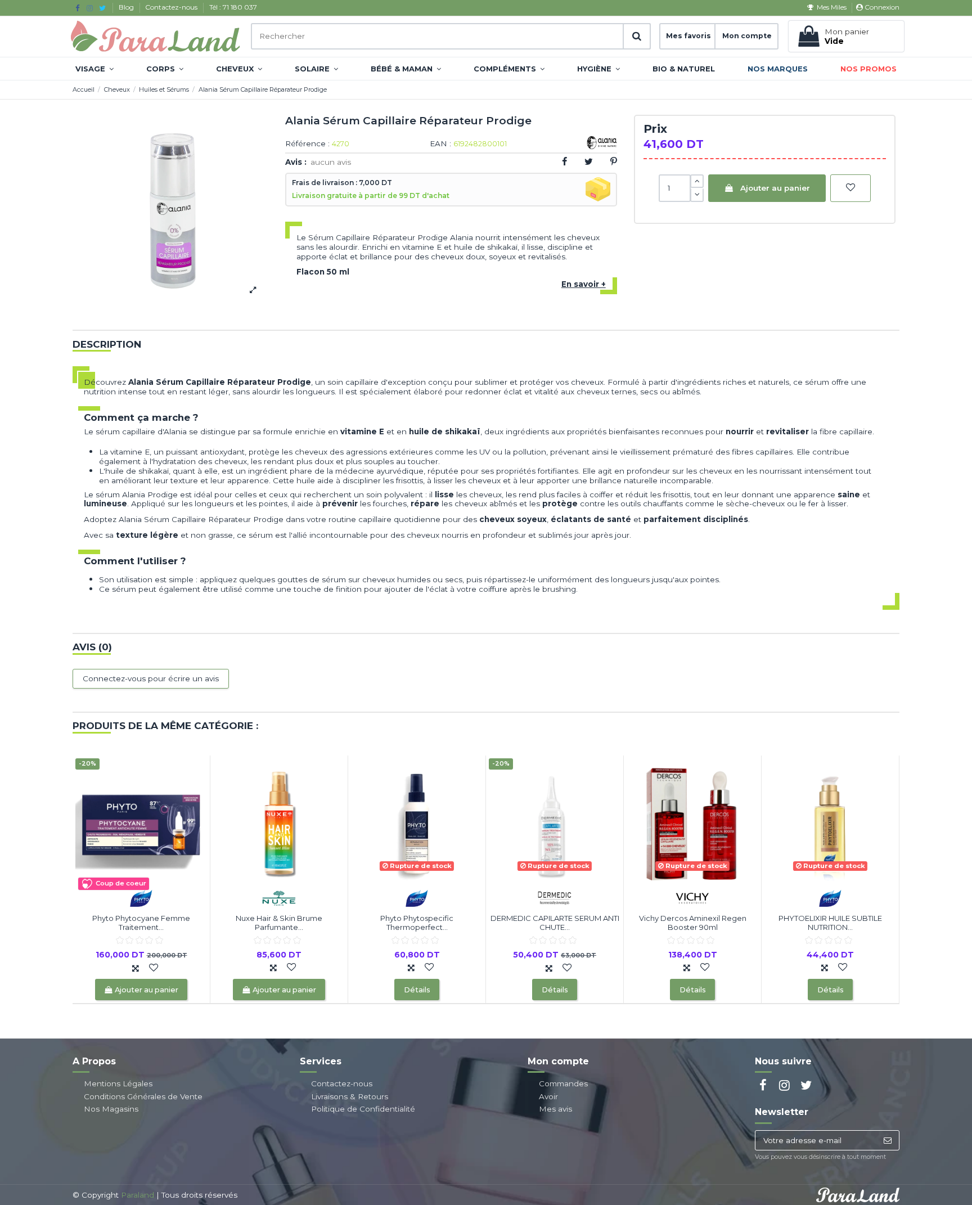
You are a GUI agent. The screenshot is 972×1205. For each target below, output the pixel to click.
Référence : (307, 144)
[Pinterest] (613, 161)
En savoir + (583, 284)
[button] (94, 68)
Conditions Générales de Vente (143, 1096)
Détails (417, 990)
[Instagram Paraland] (89, 7)
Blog (127, 7)
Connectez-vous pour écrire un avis (151, 678)
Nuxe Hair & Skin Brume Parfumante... (279, 923)
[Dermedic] (555, 897)
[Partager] (564, 161)
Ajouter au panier (775, 187)
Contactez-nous (172, 7)
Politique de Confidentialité (363, 1108)
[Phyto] (141, 897)
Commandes (563, 1083)
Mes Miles (831, 7)
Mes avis (555, 1108)
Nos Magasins (111, 1108)
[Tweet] (588, 161)
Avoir (548, 1096)
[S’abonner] (887, 1140)
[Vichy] (692, 897)
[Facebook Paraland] (77, 7)
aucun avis (330, 162)
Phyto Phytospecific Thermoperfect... (416, 923)
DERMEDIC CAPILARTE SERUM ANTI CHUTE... (554, 923)
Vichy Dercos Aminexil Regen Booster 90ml (692, 923)
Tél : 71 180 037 (233, 7)
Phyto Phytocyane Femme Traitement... (141, 923)
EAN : (440, 144)
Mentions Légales (118, 1083)
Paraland (137, 1194)
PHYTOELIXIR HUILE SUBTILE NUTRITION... (830, 923)
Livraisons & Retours (349, 1096)
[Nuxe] (279, 897)
